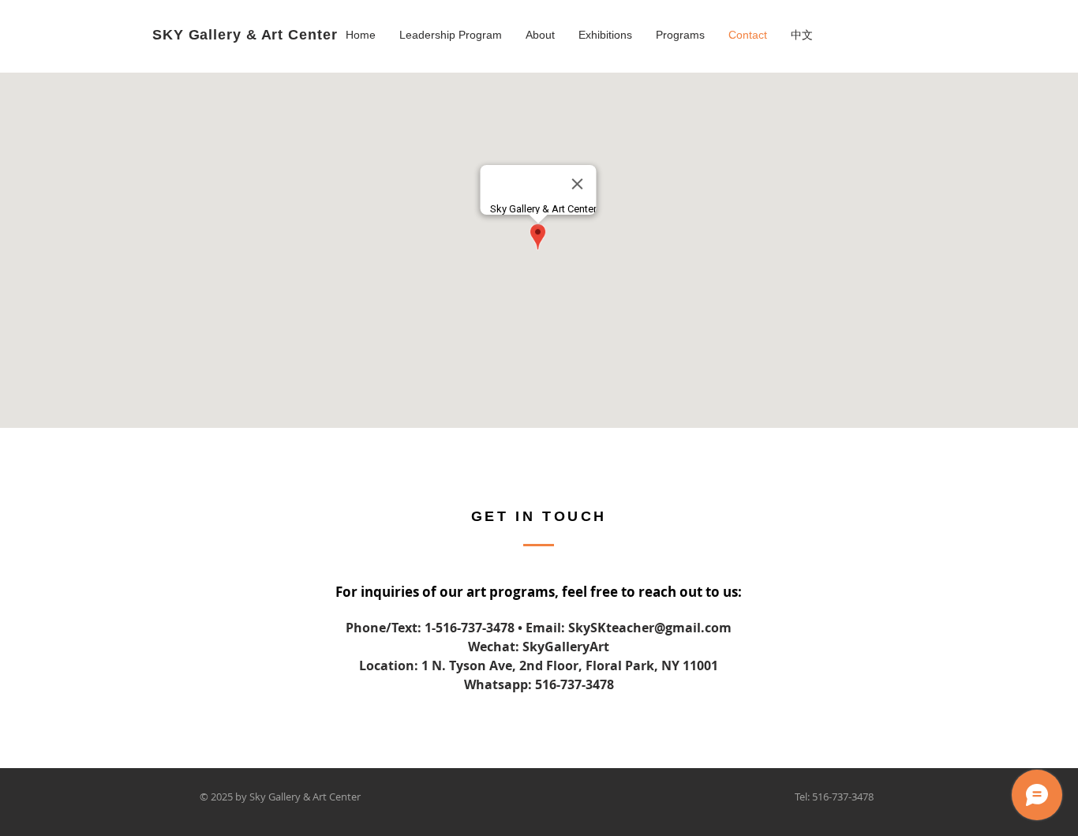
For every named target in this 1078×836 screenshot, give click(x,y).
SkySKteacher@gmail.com (650, 627)
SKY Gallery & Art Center (245, 35)
